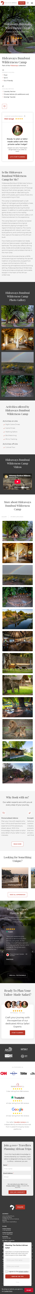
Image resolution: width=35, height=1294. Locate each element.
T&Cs (18, 1186)
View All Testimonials (17, 975)
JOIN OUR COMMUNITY (17, 1192)
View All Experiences (17, 894)
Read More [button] (9, 959)
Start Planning (17, 1032)
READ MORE (17, 844)
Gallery (4, 516)
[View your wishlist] (27, 3)
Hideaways (14, 65)
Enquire (21, 3)
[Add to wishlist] (4, 106)
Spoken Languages (16, 516)
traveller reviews (20, 1122)
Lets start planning (17, 157)
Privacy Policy (10, 1186)
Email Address (8, 1173)
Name (5, 1165)
